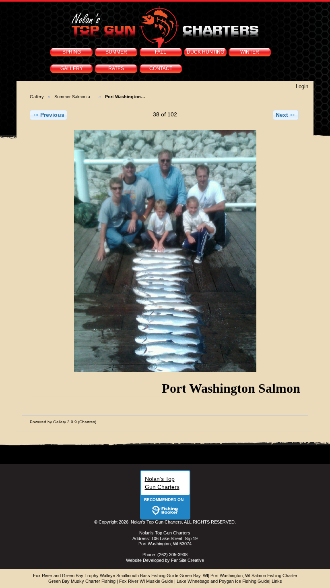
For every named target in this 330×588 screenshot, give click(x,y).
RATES (116, 68)
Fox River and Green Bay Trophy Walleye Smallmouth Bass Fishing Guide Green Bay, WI (120, 575)
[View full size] (165, 251)
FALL (160, 52)
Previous (52, 115)
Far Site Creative (187, 560)
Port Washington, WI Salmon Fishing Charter (253, 575)
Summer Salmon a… (74, 96)
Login (302, 86)
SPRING (71, 52)
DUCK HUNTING (205, 52)
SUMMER (116, 52)
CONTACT (160, 68)
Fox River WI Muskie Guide (146, 581)
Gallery (37, 96)
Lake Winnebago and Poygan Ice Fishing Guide (223, 581)
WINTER (249, 52)
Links (277, 581)
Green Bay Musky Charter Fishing (82, 581)
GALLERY (71, 68)
